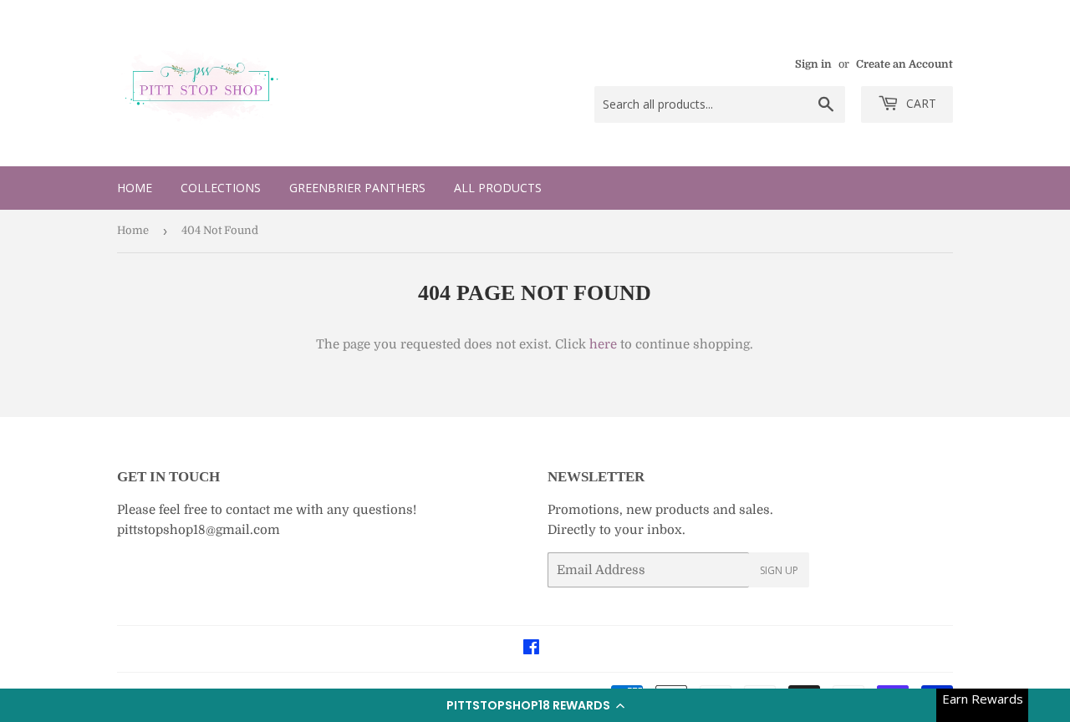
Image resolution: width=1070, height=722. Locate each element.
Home (134, 188)
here (603, 344)
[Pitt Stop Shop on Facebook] (531, 649)
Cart (919, 103)
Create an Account (904, 64)
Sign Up (779, 570)
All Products (498, 188)
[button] (535, 705)
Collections (221, 188)
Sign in (813, 64)
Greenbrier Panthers (357, 188)
